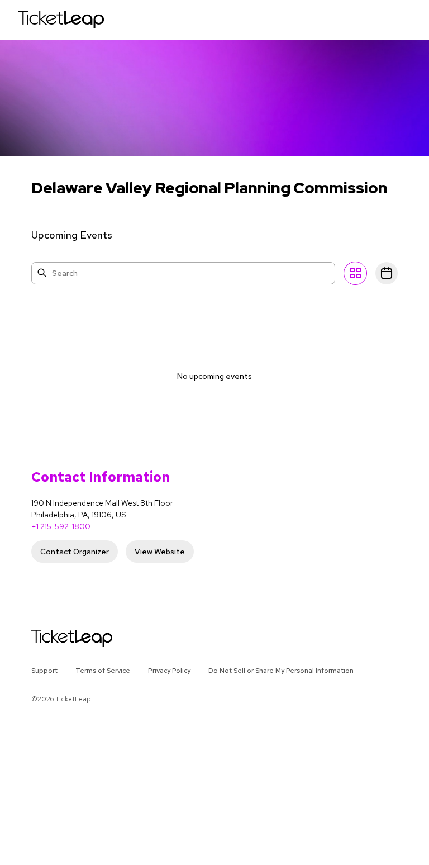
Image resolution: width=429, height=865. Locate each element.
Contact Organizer (74, 551)
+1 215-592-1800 (60, 526)
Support (44, 670)
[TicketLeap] (57, 638)
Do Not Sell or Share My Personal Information (281, 670)
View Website (160, 551)
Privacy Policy (169, 670)
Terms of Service (102, 670)
